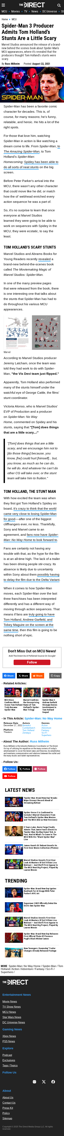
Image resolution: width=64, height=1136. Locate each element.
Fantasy (45, 730)
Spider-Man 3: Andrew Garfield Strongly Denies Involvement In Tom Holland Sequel (49, 706)
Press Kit (7, 1108)
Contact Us (8, 1102)
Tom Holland (28, 730)
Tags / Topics (10, 1065)
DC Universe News (13, 1022)
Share (10, 675)
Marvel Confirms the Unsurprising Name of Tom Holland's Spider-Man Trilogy (31, 705)
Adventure (46, 728)
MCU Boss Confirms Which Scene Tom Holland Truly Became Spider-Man (13, 705)
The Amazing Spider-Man (22, 151)
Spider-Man (49, 966)
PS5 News (8, 1041)
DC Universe (50, 11)
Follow (11, 769)
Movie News (9, 1001)
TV (25, 11)
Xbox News (9, 1036)
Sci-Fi (44, 733)
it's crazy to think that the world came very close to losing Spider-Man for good (30, 514)
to (58, 146)
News (35, 11)
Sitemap (7, 1118)
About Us (7, 1097)
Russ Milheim (12, 63)
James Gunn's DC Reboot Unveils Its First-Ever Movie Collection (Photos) (41, 846)
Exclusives (8, 1060)
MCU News (9, 1012)
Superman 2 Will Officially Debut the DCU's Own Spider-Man (40, 904)
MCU (4, 11)
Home (5, 19)
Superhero (46, 735)
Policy (6, 1113)
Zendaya (26, 733)
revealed (44, 259)
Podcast (7, 1055)
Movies (15, 11)
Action (45, 725)
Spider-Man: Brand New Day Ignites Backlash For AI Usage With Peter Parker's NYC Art (40, 891)
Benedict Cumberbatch (28, 726)
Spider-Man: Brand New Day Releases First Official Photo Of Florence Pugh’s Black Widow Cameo (41, 936)
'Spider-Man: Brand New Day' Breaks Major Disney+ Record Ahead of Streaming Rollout (40, 800)
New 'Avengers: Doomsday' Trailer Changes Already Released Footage (40, 949)
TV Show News (11, 1006)
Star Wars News (11, 1017)
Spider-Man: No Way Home (43, 718)
